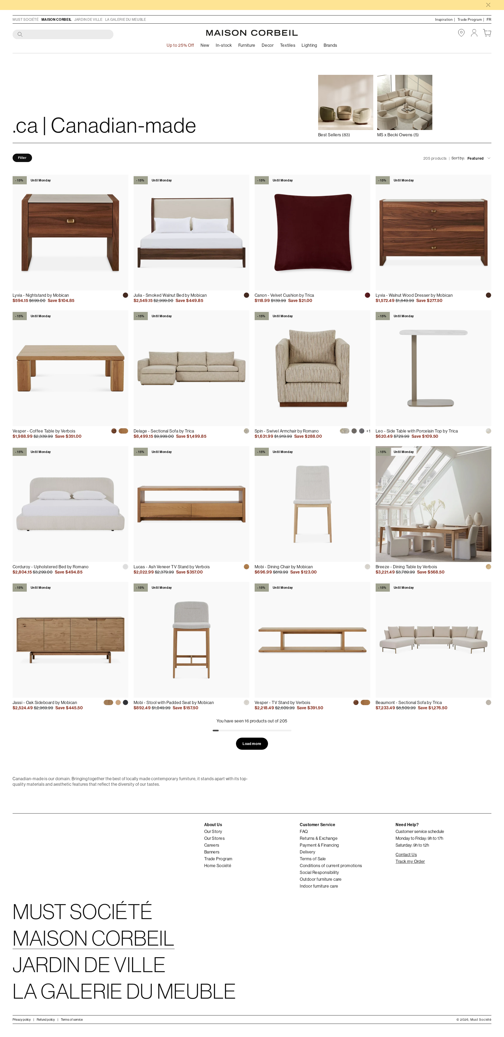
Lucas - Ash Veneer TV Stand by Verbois (172, 566)
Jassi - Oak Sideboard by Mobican (45, 702)
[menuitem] (205, 45)
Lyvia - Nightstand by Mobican (41, 295)
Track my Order (410, 861)
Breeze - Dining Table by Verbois (406, 566)
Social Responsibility (319, 872)
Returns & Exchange (319, 838)
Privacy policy (22, 1020)
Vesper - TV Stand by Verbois (282, 702)
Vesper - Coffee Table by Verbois (44, 431)
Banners (212, 852)
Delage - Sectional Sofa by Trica (164, 431)
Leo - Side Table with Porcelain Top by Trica (417, 431)
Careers (211, 845)
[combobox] (63, 34)
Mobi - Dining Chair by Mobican (284, 566)
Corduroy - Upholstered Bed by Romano (50, 566)
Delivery (307, 852)
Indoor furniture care (319, 886)
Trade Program (218, 859)
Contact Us (406, 854)
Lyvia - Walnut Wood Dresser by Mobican (414, 295)
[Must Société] (252, 33)
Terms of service (72, 1020)
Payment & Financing (319, 845)
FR (489, 19)
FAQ (304, 831)
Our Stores (214, 838)
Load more (252, 743)
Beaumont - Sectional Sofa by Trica (409, 702)
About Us (213, 824)
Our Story (213, 831)
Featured (476, 158)
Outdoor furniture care (321, 879)
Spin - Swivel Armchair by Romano (287, 431)
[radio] (125, 295)
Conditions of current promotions (331, 865)
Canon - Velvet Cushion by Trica (284, 295)
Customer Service (317, 824)
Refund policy (46, 1020)
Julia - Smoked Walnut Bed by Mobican (170, 295)
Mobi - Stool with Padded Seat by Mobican (174, 702)
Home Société (218, 865)
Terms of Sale (313, 859)
